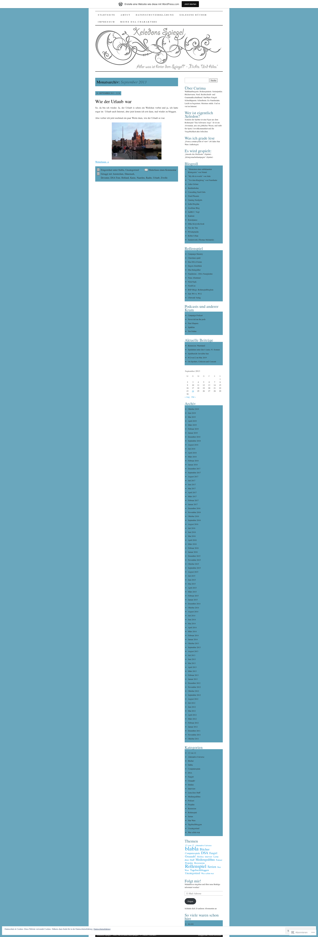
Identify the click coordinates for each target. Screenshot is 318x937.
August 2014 (193, 611)
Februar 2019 (193, 428)
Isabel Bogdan (193, 204)
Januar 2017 (193, 504)
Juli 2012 (191, 703)
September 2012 (194, 695)
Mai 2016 (192, 536)
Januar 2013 (193, 679)
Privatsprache (193, 231)
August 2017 (193, 476)
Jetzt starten (190, 4)
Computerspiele (194, 768)
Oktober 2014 (193, 607)
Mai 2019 (192, 417)
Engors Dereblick (195, 265)
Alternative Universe (196, 756)
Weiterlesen (102, 161)
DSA (190, 772)
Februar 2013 (193, 675)
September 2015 (194, 567)
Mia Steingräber (194, 269)
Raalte (149, 177)
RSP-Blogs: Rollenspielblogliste (200, 289)
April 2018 (192, 452)
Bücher (191, 760)
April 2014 (192, 627)
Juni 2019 (192, 413)
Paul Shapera (193, 323)
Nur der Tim (193, 227)
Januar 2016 (193, 552)
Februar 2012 (193, 722)
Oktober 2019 (193, 409)
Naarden (141, 177)
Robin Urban (193, 235)
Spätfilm (191, 327)
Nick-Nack (192, 281)
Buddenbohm (193, 188)
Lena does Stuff (194, 792)
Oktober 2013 (193, 643)
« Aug (187, 397)
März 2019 (192, 424)
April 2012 (192, 714)
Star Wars (192, 820)
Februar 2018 (193, 460)
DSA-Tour (115, 177)
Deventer (105, 177)
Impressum (106, 21)
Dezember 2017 (194, 468)
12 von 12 (192, 752)
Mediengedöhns (194, 796)
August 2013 (193, 651)
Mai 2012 (192, 710)
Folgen (190, 901)
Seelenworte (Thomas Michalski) (201, 239)
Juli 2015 (191, 575)
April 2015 (192, 587)
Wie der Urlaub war (113, 101)
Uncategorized (132, 169)
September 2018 (194, 440)
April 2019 (192, 421)
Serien (190, 816)
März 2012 (192, 718)
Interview (191, 788)
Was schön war (194, 832)
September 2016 (194, 520)
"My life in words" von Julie (199, 176)
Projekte (191, 804)
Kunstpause (192, 219)
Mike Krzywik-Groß (196, 223)
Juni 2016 (192, 532)
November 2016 (194, 512)
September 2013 (194, 647)
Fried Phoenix (193, 196)
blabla (121, 169)
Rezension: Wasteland (196, 345)
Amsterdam (118, 173)
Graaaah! (191, 780)
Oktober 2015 (193, 563)
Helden (191, 784)
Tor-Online (192, 331)
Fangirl (191, 776)
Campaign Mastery (195, 254)
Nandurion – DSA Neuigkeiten (200, 273)
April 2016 (192, 540)
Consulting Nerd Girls (197, 192)
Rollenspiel (192, 812)
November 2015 (194, 560)
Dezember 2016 (194, 508)
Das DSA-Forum (195, 261)
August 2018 (193, 444)
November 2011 (194, 734)
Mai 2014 (192, 623)
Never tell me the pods (197, 319)
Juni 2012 (192, 706)
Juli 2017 (191, 480)
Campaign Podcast (195, 315)
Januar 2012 (193, 726)
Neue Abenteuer (194, 277)
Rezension (192, 808)
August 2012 (193, 699)
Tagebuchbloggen (195, 824)
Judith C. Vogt (193, 212)
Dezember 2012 (194, 683)
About (126, 14)
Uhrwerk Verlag (194, 297)
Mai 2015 (192, 583)
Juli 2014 (191, 615)
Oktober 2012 (193, 691)
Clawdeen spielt (194, 258)
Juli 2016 (191, 528)
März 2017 (192, 496)
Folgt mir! (193, 881)
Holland (125, 177)
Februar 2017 (193, 500)
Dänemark (129, 173)
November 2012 (194, 687)
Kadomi (191, 215)
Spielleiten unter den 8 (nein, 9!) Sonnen (204, 349)
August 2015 (193, 571)
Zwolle (164, 177)
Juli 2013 (191, 655)
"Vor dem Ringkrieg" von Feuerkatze (202, 180)
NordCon (191, 285)
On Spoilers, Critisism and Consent (202, 361)
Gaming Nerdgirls (195, 200)
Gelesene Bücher (193, 14)
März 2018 (192, 456)
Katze (132, 177)
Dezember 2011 (194, 730)
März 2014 (192, 631)
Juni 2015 (192, 579)
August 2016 (193, 524)
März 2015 (192, 591)
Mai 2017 (192, 488)
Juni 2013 (192, 659)
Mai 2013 (192, 663)
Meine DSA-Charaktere (138, 21)
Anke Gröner (193, 184)
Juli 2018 (191, 448)
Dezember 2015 (194, 556)
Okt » (193, 397)
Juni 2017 (192, 484)
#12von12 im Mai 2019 (197, 357)
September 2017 (194, 472)
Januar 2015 (193, 599)
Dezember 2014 (194, 603)
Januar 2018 (193, 464)
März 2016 (192, 544)
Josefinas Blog (194, 208)
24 (193, 391)
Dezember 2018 (194, 436)
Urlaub (156, 177)
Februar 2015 (193, 595)
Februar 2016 (193, 548)
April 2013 (192, 667)
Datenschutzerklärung (155, 14)
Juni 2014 (192, 619)
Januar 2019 (193, 432)
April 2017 (192, 492)
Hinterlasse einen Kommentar (162, 169)
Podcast (191, 800)
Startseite (106, 14)
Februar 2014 (193, 635)
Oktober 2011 (193, 738)
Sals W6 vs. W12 (195, 293)
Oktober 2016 (193, 516)
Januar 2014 (193, 639)
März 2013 (192, 671)
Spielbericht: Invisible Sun (198, 353)
